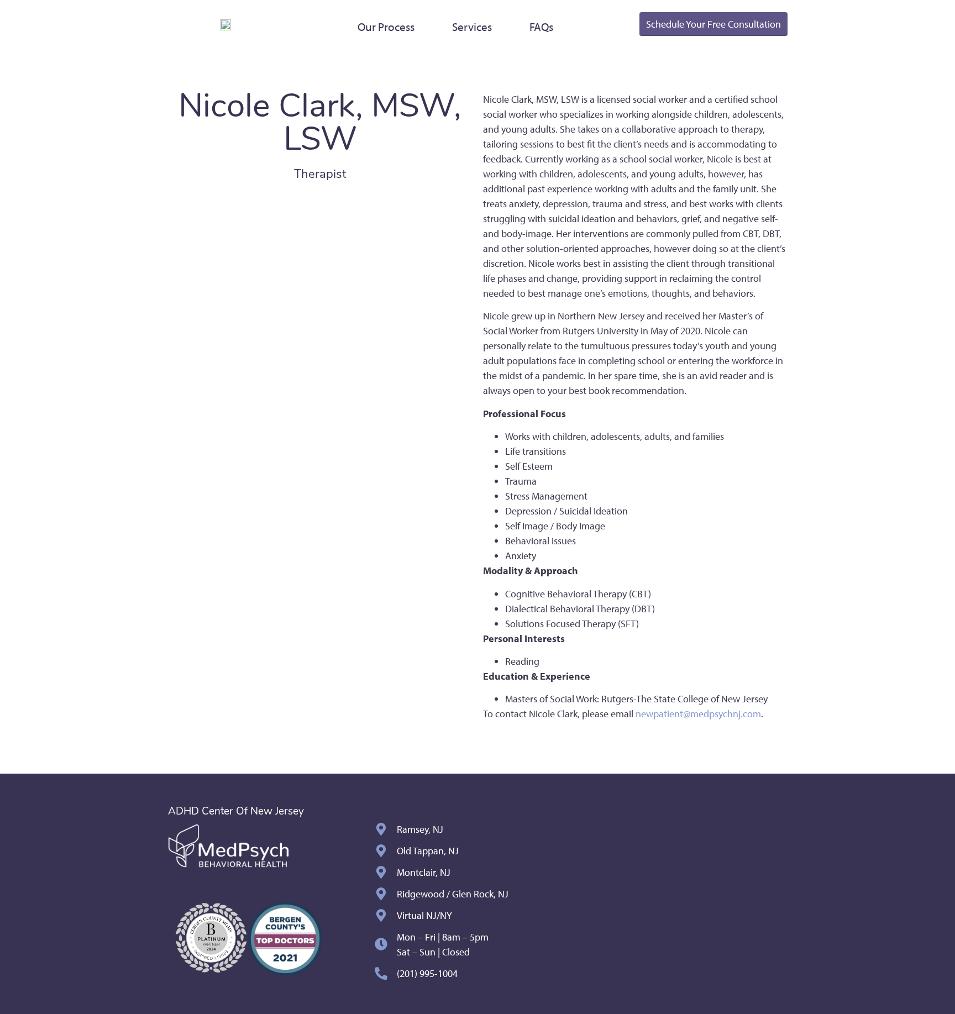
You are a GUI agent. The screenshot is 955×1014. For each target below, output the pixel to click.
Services (472, 26)
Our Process (386, 26)
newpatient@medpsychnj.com (698, 713)
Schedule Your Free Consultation (713, 24)
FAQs (541, 26)
